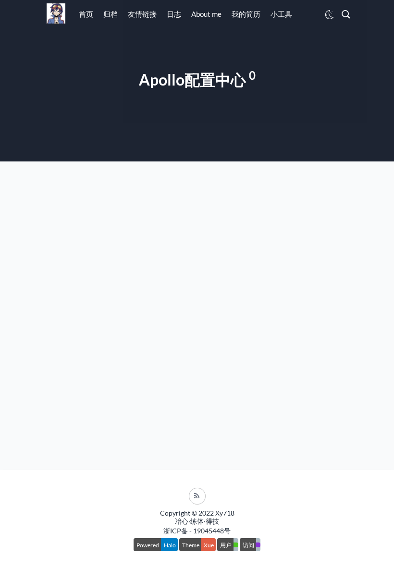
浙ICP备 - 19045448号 (197, 531)
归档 (110, 14)
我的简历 (246, 14)
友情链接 (142, 14)
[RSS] (197, 496)
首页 (86, 14)
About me (206, 14)
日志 (174, 14)
